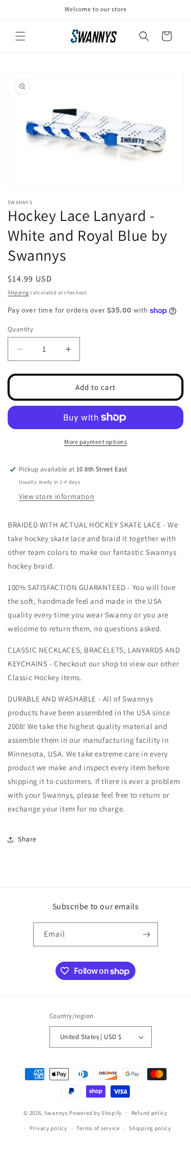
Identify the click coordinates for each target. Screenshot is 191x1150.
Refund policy (149, 1112)
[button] (20, 36)
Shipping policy (150, 1128)
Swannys (56, 1112)
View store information (56, 496)
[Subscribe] (146, 934)
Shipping (18, 292)
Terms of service (97, 1128)
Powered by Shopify (95, 1112)
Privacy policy (48, 1128)
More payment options (95, 441)
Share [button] (27, 839)
